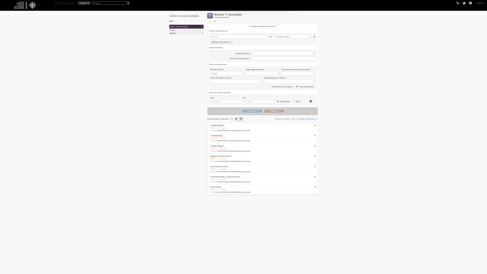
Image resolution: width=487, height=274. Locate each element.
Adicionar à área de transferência (315, 125)
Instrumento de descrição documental (295, 69)
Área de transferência (458, 3)
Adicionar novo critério (220, 42)
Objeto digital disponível (255, 69)
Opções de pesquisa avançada (262, 26)
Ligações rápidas (470, 3)
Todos (172, 30)
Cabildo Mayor (217, 145)
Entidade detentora (242, 53)
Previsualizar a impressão (219, 119)
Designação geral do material (274, 78)
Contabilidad (216, 135)
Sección (173, 33)
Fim (244, 98)
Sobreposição (285, 101)
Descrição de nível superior (240, 58)
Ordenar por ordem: (282, 119)
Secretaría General (219, 166)
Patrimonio (215, 187)
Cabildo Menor (217, 125)
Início (212, 98)
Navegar (83, 3)
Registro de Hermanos (221, 156)
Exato (297, 101)
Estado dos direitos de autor (220, 78)
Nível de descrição (179, 26)
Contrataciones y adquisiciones (225, 176)
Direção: (301, 119)
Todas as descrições (306, 86)
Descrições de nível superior (282, 86)
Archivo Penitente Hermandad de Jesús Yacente (233, 130)
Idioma (464, 3)
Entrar (479, 3)
